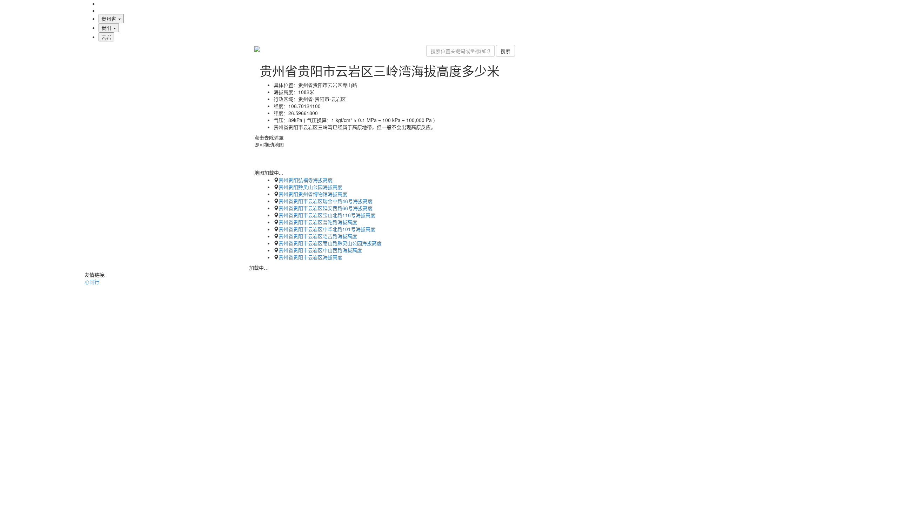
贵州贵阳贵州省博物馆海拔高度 (313, 193)
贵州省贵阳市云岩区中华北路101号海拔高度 (327, 229)
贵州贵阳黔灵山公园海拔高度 (310, 186)
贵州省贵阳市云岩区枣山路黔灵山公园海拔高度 (330, 243)
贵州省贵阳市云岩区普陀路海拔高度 (318, 221)
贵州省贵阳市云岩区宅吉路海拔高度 (318, 236)
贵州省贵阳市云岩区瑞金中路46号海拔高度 (326, 200)
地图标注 (108, 10)
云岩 (106, 36)
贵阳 (107, 27)
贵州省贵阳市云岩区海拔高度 (310, 257)
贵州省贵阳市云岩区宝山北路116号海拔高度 (327, 214)
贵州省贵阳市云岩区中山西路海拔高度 (320, 250)
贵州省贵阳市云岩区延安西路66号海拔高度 (326, 207)
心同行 (92, 281)
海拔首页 (108, 3)
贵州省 (109, 18)
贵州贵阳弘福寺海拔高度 (306, 179)
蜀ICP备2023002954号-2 (449, 295)
